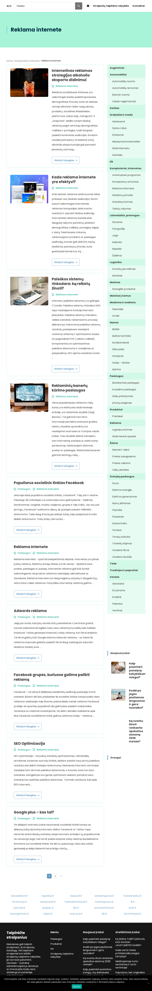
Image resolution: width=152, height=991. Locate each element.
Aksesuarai (118, 121)
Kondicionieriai (120, 342)
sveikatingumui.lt (104, 895)
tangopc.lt (47, 907)
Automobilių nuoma (123, 81)
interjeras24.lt (48, 901)
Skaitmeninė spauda (124, 436)
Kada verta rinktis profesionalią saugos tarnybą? (127, 953)
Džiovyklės (118, 349)
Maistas (115, 282)
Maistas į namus (120, 295)
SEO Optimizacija (29, 743)
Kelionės (117, 242)
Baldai (115, 329)
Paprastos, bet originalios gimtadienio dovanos (130, 974)
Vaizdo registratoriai (124, 101)
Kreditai (116, 597)
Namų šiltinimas (121, 503)
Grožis (115, 316)
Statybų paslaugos (122, 476)
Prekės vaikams (121, 463)
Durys (115, 483)
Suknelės (117, 155)
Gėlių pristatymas (122, 396)
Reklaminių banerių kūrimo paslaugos (70, 388)
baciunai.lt (19, 907)
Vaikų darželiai (120, 470)
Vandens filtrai (120, 550)
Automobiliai (118, 74)
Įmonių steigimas (122, 403)
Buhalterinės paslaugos (125, 382)
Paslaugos (116, 376)
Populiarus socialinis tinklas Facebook (49, 482)
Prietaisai (117, 416)
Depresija (117, 309)
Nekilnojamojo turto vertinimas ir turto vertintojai (126, 964)
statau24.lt (76, 895)
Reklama (115, 423)
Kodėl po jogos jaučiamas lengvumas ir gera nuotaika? (137, 699)
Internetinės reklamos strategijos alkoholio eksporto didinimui (72, 75)
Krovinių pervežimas (124, 269)
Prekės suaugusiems (124, 456)
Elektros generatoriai (124, 496)
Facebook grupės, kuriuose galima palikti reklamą (52, 677)
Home (10, 60)
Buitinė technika (121, 336)
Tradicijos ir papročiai (124, 570)
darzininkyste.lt (132, 913)
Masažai (116, 249)
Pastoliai (117, 510)
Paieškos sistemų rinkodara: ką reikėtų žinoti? (71, 284)
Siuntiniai (117, 275)
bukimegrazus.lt (104, 901)
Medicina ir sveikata (123, 302)
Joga (115, 235)
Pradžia (88, 5)
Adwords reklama (30, 610)
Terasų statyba (121, 537)
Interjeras (118, 356)
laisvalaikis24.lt (19, 895)
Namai (114, 322)
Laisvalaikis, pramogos (125, 215)
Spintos (116, 369)
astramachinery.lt (104, 907)
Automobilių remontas (125, 88)
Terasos (117, 530)
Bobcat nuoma (121, 94)
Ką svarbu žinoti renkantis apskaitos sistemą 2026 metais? (136, 731)
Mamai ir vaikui (120, 449)
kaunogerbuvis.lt (19, 913)
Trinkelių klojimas (122, 543)
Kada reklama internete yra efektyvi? (74, 179)
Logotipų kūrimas (122, 429)
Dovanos (117, 222)
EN (111, 161)
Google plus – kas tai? (34, 812)
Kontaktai (139, 6)
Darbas (114, 108)
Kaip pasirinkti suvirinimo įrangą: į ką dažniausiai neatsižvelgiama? (97, 972)
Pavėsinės (118, 516)
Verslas (114, 577)
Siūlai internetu (120, 148)
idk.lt (104, 913)
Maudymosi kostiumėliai (126, 141)
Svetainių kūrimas (122, 202)
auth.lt (132, 907)
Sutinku (76, 986)
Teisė (113, 563)
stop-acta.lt (76, 913)
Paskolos (117, 603)
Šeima (114, 443)
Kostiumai (118, 135)
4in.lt (76, 907)
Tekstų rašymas (121, 208)
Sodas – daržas (121, 362)
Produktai (116, 409)
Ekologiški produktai (123, 289)
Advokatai (118, 583)
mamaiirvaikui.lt (132, 895)
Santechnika (119, 523)
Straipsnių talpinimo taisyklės (111, 6)
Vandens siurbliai (122, 557)
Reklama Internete (31, 546)
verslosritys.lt (19, 901)
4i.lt (132, 901)
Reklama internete (123, 188)
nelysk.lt (47, 913)
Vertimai (117, 610)
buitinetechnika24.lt (76, 901)
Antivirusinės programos (126, 175)
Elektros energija (122, 490)
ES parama (118, 590)
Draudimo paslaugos (124, 389)
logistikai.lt (48, 895)
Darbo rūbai (119, 128)
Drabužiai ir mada (121, 115)
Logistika (116, 262)
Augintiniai (117, 68)
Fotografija (118, 228)
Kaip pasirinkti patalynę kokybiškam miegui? (137, 670)
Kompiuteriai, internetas (27, 60)
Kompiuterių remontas (125, 181)
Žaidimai (117, 255)
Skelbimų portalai (122, 195)
